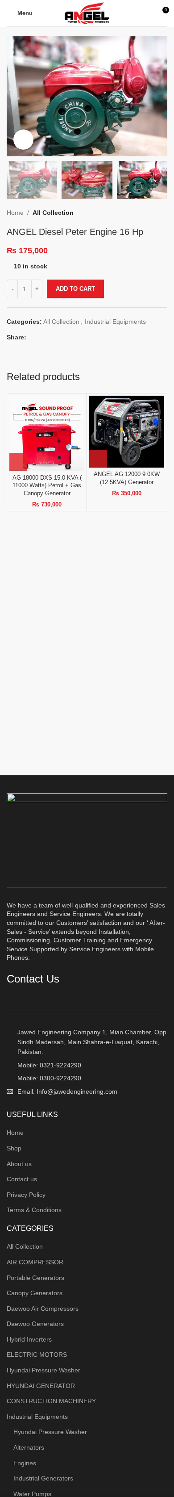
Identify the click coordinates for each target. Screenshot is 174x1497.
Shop (14, 1148)
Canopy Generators (34, 1292)
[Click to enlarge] (23, 140)
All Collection (53, 212)
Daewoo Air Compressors (43, 1308)
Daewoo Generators (35, 1323)
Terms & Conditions (34, 1209)
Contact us (22, 1179)
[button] (18, 462)
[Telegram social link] (72, 337)
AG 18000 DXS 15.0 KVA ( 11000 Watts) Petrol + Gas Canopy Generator (47, 486)
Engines (24, 1463)
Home (15, 212)
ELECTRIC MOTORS (37, 1354)
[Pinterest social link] (52, 337)
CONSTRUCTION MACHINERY (51, 1401)
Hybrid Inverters (29, 1339)
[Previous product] (145, 212)
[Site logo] (87, 12)
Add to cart (75, 288)
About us (19, 1163)
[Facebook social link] (31, 337)
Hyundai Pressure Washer (43, 1370)
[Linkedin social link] (62, 337)
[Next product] (162, 212)
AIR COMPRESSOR (35, 1262)
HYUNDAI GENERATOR (41, 1385)
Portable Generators (35, 1277)
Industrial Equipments (115, 321)
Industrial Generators (43, 1478)
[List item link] (87, 1065)
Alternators (28, 1447)
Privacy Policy (26, 1194)
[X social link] (42, 337)
